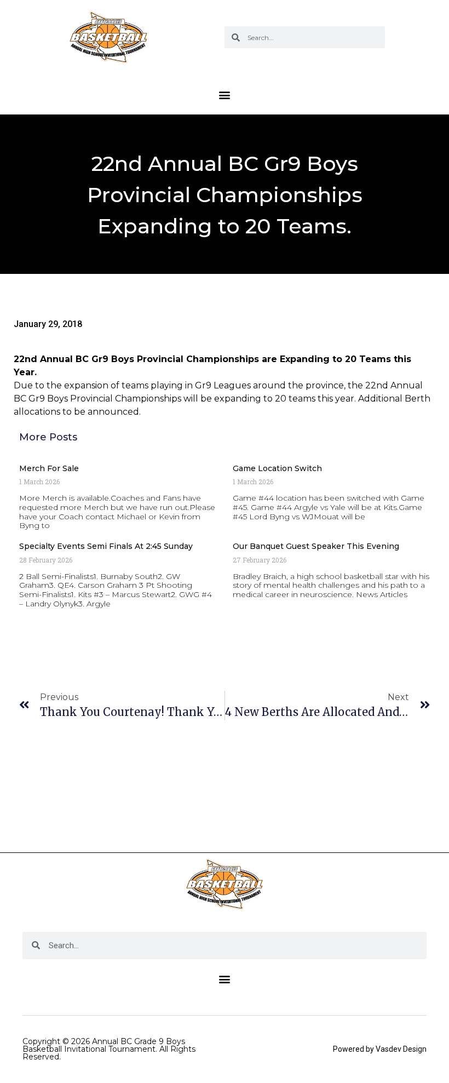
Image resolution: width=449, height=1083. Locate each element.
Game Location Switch (277, 468)
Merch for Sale (49, 468)
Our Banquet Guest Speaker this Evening (316, 546)
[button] (225, 94)
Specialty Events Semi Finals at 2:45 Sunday (106, 546)
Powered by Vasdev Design (380, 1049)
